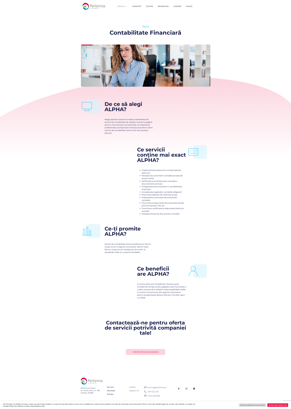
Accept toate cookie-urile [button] (278, 405)
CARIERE (177, 6)
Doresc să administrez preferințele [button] (252, 405)
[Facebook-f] (178, 388)
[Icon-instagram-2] (186, 388)
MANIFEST (136, 6)
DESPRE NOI (163, 6)
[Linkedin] (194, 388)
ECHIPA (149, 6)
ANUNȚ (189, 6)
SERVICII (121, 6)
